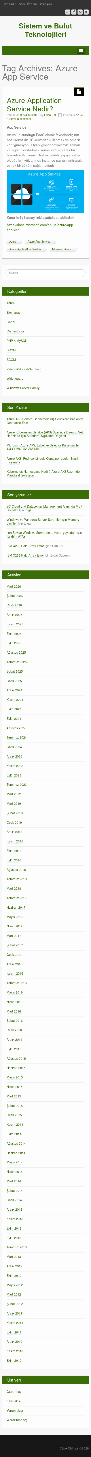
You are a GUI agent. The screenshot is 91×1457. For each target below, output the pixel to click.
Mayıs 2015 (15, 1077)
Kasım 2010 (15, 1351)
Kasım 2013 (15, 1219)
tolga (28, 510)
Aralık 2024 (14, 690)
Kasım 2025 (15, 624)
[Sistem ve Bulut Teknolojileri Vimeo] (80, 12)
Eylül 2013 (14, 1238)
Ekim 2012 (14, 1275)
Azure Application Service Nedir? (34, 104)
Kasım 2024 (15, 699)
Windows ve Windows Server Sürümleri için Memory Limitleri (43, 521)
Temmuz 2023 (17, 784)
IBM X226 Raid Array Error (25, 546)
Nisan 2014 (15, 1171)
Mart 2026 (14, 586)
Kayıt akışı (14, 1401)
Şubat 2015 (15, 1105)
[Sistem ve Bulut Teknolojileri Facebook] (73, 12)
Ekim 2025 (14, 633)
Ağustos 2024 (16, 728)
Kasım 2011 (15, 1322)
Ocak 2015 (14, 1115)
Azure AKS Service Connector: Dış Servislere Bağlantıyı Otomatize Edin (45, 421)
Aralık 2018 (14, 831)
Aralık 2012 (14, 1266)
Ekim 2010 (14, 1360)
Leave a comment (20, 119)
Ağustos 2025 (16, 652)
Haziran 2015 (16, 1067)
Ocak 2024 (14, 746)
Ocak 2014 (14, 1200)
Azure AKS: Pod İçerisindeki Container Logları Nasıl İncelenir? (42, 460)
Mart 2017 (14, 935)
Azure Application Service (25, 249)
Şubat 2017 (15, 945)
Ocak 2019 (14, 822)
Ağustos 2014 (16, 1143)
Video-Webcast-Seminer (24, 369)
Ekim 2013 (14, 1228)
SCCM (11, 350)
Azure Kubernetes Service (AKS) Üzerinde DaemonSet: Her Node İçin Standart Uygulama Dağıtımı (45, 434)
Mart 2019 (14, 803)
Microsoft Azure (61, 249)
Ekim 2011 (14, 1332)
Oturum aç (14, 1391)
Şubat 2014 (15, 1190)
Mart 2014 (14, 1181)
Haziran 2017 (16, 907)
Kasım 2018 (15, 841)
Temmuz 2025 (17, 662)
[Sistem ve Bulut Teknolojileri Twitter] (86, 12)
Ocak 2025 (14, 681)
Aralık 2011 (14, 1313)
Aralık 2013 (14, 1209)
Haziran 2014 (16, 1153)
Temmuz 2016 (17, 983)
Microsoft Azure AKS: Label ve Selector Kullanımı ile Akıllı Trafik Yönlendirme (43, 447)
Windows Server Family (23, 388)
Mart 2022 (14, 794)
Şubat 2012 (15, 1303)
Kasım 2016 (15, 973)
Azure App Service (39, 242)
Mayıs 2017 (15, 917)
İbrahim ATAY (16, 536)
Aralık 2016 (14, 964)
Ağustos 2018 (16, 869)
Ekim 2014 (14, 1134)
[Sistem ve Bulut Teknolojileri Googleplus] (67, 12)
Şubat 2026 (15, 595)
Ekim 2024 (14, 709)
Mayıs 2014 (15, 1162)
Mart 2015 (14, 1096)
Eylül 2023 (14, 775)
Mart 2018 (14, 888)
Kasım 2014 (15, 1124)
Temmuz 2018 (17, 879)
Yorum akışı (15, 1410)
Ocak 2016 (14, 1030)
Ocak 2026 (14, 605)
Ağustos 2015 (16, 1058)
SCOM (11, 359)
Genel (11, 322)
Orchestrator (15, 331)
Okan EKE (50, 115)
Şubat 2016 (15, 1020)
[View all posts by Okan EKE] (60, 115)
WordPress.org (17, 1420)
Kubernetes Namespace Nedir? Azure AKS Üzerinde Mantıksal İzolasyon (43, 473)
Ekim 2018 (14, 850)
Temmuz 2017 (17, 898)
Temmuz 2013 (17, 1247)
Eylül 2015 (14, 1049)
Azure (79, 115)
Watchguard (15, 378)
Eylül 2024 (14, 718)
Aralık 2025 (14, 614)
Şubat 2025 (15, 671)
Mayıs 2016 (15, 992)
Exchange (14, 312)
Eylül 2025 (14, 643)
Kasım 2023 (15, 765)
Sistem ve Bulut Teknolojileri (45, 30)
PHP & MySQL (17, 340)
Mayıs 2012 (15, 1285)
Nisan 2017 (15, 926)
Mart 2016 (14, 1011)
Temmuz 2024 (17, 737)
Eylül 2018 (14, 860)
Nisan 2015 (15, 1086)
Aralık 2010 (14, 1341)
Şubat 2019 (15, 813)
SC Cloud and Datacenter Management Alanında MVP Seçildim (44, 508)
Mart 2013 (14, 1256)
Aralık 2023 (14, 756)
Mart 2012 (14, 1294)
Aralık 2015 (14, 1039)
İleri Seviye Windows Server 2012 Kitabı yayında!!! (41, 532)
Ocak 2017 (14, 954)
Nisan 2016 (15, 1001)
